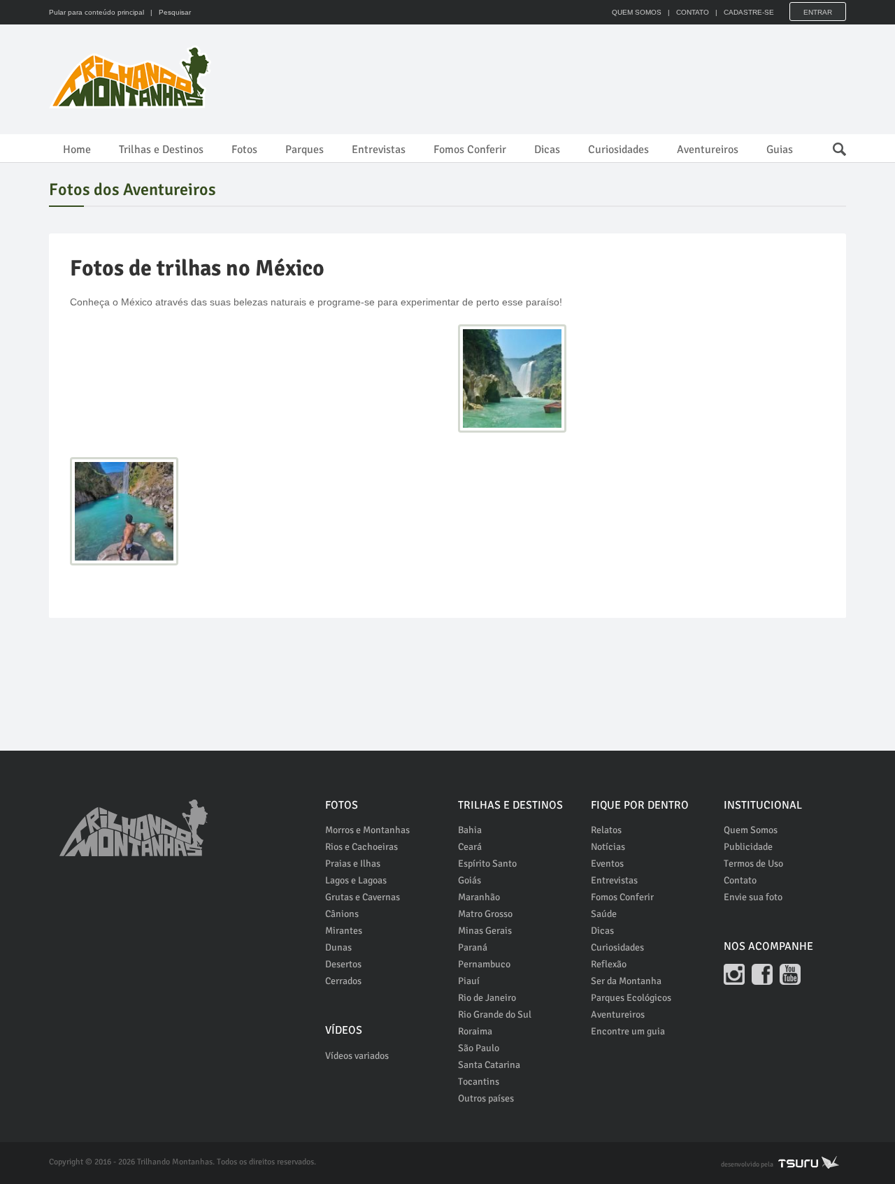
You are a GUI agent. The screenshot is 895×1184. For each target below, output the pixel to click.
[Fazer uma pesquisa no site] (832, 146)
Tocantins (478, 1082)
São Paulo (478, 1048)
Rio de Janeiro (487, 998)
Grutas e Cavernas (362, 897)
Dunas (338, 947)
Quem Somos (751, 830)
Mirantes (343, 931)
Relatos (606, 830)
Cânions (342, 914)
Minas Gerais (485, 931)
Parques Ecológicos (631, 998)
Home (77, 150)
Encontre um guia (628, 1031)
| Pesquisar (168, 12)
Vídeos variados (357, 1056)
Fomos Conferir (470, 150)
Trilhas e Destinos (161, 150)
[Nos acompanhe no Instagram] (734, 974)
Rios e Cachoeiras (361, 847)
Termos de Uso (753, 863)
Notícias (608, 847)
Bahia (470, 830)
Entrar (817, 12)
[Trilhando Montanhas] (131, 76)
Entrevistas (379, 150)
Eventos (607, 863)
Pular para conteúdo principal (96, 12)
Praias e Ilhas (352, 863)
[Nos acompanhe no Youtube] (790, 974)
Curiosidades (618, 150)
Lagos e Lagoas (356, 880)
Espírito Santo (487, 863)
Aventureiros (707, 150)
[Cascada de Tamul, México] (512, 378)
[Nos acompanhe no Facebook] (762, 974)
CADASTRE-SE (749, 12)
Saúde (604, 914)
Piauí (469, 981)
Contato (740, 880)
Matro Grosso (485, 914)
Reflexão (608, 964)
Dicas (547, 150)
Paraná (472, 947)
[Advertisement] (591, 76)
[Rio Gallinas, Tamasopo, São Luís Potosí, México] (124, 511)
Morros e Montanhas (367, 830)
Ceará (470, 847)
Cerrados (343, 981)
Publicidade (748, 847)
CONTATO (692, 12)
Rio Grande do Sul (494, 1014)
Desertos (343, 964)
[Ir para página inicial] (133, 820)
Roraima (475, 1031)
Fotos (244, 150)
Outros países (486, 1098)
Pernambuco (484, 964)
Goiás (469, 880)
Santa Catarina (489, 1065)
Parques (304, 150)
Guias (779, 150)
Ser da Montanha (626, 981)
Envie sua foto (753, 897)
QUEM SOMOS (636, 12)
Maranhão (479, 897)
